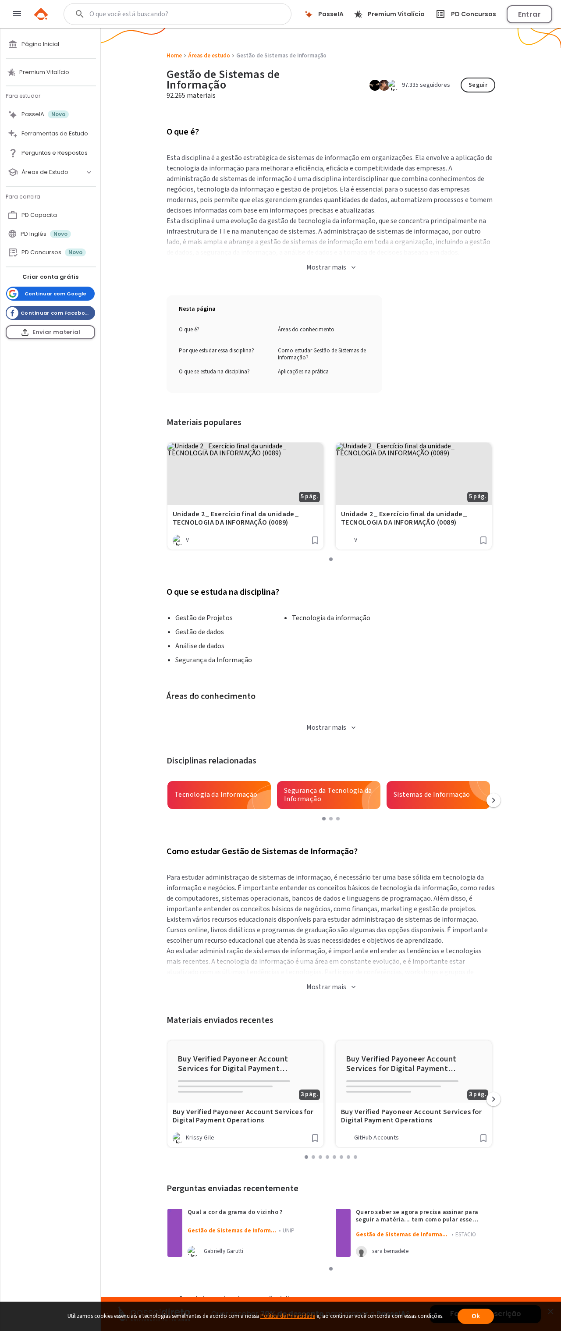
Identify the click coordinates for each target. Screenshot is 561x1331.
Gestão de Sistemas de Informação (223, 1133)
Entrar (529, 14)
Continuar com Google (55, 293)
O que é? (189, 329)
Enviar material (56, 332)
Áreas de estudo (209, 56)
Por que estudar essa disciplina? (216, 350)
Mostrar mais (326, 267)
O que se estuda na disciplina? (214, 371)
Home (174, 56)
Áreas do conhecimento (306, 329)
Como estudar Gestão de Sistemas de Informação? (322, 354)
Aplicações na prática (303, 371)
